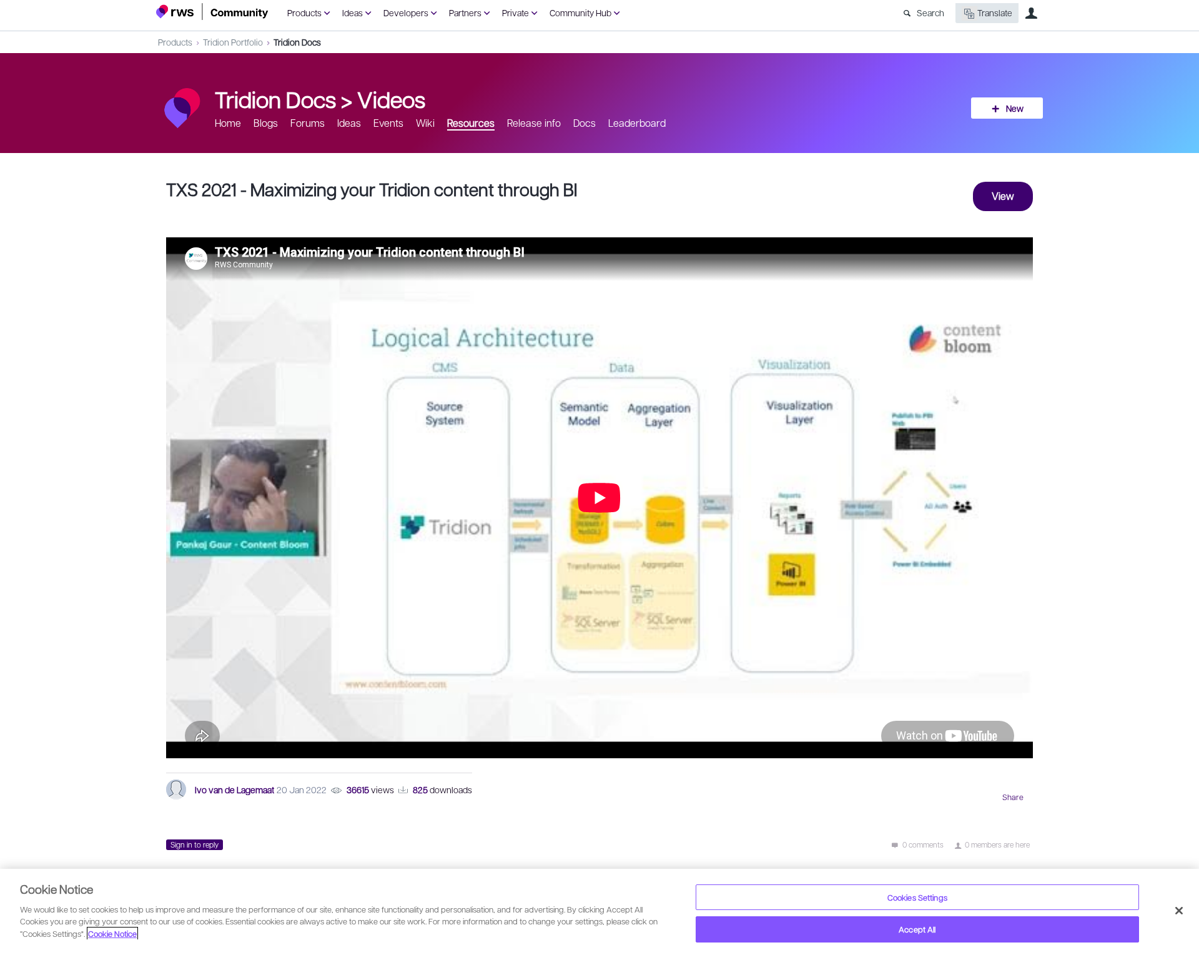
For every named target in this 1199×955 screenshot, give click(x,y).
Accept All (917, 929)
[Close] (1179, 910)
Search (930, 12)
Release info (534, 122)
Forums (307, 122)
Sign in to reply (194, 844)
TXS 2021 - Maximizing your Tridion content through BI (371, 188)
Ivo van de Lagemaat (234, 789)
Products (304, 12)
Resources (471, 122)
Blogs (266, 122)
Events (388, 122)
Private (515, 12)
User (1031, 13)
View (1003, 195)
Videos (391, 98)
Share (1013, 797)
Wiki (425, 122)
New (1015, 108)
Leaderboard (637, 122)
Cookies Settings (917, 897)
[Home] (212, 11)
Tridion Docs (297, 41)
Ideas (352, 12)
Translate (994, 12)
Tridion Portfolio (233, 41)
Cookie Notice (112, 933)
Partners (465, 12)
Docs (584, 122)
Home (228, 122)
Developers (405, 12)
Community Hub (580, 12)
